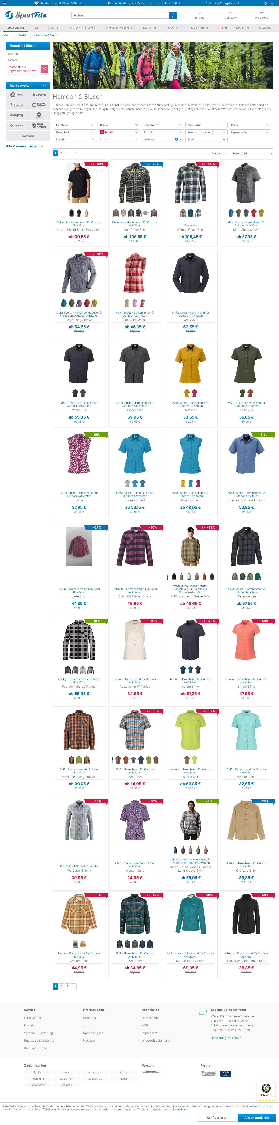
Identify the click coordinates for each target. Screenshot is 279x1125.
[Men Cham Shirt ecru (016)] (123, 213)
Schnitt (104, 139)
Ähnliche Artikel (79, 247)
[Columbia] (17, 125)
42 (111, 272)
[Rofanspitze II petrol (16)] (190, 483)
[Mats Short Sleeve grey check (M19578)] (246, 213)
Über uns (89, 1018)
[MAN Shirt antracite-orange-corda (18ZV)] (118, 760)
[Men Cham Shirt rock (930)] (146, 213)
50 (223, 171)
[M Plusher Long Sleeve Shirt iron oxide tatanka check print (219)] (204, 576)
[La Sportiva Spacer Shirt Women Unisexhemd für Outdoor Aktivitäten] (190, 914)
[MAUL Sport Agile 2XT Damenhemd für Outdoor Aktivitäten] (246, 363)
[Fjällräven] (39, 125)
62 (223, 204)
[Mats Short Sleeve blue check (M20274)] (231, 213)
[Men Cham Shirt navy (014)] (139, 213)
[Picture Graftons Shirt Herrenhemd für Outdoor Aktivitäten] (246, 820)
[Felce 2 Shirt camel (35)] (187, 760)
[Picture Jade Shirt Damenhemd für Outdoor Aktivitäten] (79, 546)
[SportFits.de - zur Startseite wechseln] (26, 15)
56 (223, 188)
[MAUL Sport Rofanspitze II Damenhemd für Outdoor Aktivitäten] (190, 453)
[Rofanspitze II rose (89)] (198, 483)
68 (223, 221)
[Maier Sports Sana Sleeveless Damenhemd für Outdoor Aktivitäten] (135, 273)
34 (111, 250)
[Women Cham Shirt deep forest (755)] (198, 213)
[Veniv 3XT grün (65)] (83, 393)
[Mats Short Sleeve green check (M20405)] (239, 213)
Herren (13, 60)
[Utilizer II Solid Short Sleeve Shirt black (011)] (71, 213)
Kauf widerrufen (35, 1048)
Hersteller (62, 124)
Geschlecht (63, 132)
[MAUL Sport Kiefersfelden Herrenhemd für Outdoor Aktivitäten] (246, 546)
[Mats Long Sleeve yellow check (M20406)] (94, 303)
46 (223, 160)
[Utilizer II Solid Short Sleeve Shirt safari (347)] (87, 213)
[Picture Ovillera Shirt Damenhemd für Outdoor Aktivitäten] (79, 914)
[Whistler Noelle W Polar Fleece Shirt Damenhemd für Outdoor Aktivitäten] (246, 914)
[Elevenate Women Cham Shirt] (190, 183)
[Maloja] (17, 115)
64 (223, 210)
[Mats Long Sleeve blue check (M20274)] (64, 303)
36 (111, 256)
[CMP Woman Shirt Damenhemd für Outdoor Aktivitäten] (246, 730)
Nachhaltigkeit (93, 1033)
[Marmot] (39, 115)
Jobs (86, 1025)
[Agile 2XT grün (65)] (242, 393)
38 (111, 261)
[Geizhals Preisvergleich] (209, 1074)
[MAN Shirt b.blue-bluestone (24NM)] (142, 944)
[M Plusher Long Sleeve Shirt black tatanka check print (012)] (174, 576)
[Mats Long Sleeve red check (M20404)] (87, 303)
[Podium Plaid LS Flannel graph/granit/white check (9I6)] (75, 670)
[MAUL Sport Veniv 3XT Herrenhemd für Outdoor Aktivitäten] (190, 273)
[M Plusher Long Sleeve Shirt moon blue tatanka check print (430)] (212, 576)
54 (222, 182)
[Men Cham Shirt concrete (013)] (116, 213)
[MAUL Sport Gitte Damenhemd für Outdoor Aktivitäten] (79, 453)
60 (223, 199)
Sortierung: (219, 153)
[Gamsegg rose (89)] (194, 393)
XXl (59, 182)
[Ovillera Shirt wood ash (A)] (83, 944)
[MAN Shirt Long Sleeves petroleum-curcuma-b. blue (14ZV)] (87, 760)
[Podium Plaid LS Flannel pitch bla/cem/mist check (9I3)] (90, 670)
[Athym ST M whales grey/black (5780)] (198, 670)
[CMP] (39, 105)
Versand (148, 1065)
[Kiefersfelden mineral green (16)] (250, 576)
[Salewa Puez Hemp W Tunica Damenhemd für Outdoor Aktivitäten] (135, 640)
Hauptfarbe (151, 124)
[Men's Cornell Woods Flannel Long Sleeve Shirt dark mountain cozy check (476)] (175, 850)
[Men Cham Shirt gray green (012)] (131, 213)
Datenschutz (150, 1018)
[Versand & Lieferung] (169, 1072)
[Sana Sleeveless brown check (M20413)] (127, 303)
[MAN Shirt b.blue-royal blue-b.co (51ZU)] (150, 944)
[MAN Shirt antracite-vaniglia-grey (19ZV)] (133, 760)
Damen (13, 54)
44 (111, 278)
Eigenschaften (239, 132)
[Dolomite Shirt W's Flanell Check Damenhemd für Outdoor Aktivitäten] (135, 546)
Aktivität (148, 132)
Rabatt (108, 132)
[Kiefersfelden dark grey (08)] (242, 576)
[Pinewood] (17, 105)
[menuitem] (230, 15)
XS (164, 160)
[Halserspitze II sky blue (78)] (142, 483)
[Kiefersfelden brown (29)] (235, 576)
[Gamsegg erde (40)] (187, 393)
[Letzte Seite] (74, 153)
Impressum (149, 1033)
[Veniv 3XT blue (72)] (75, 393)
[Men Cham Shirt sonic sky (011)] (154, 213)
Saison (191, 139)
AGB (145, 1025)
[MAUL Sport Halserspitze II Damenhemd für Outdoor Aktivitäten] (135, 453)
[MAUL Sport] (17, 95)
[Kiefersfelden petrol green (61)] (258, 576)
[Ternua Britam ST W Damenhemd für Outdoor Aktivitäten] (246, 640)
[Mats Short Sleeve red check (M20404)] (254, 213)
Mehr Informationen (176, 1109)
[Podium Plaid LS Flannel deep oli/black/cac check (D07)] (68, 670)
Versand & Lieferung (38, 1033)
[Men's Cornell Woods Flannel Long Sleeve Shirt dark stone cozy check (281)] (190, 850)
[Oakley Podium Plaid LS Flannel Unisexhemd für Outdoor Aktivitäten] (79, 640)
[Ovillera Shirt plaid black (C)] (75, 944)
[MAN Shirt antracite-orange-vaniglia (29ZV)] (126, 760)
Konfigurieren (217, 1117)
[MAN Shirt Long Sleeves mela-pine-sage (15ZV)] (79, 760)
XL (59, 177)
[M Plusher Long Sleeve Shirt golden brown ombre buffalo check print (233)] (196, 576)
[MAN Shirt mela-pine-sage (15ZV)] (148, 760)
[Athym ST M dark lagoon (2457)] (183, 670)
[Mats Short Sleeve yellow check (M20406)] (261, 213)
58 (222, 193)
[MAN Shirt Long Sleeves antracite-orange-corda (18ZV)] (71, 760)
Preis (234, 124)
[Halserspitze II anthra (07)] (127, 483)
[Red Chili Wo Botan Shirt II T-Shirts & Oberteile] (79, 820)
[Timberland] (28, 136)
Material (61, 139)
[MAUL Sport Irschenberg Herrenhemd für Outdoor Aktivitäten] (135, 363)
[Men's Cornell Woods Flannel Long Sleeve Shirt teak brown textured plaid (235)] (206, 850)
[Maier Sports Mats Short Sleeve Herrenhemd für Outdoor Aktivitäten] (246, 183)
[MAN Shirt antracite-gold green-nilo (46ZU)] (135, 944)
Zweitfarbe (194, 124)
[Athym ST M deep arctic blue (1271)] (190, 670)
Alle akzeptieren (256, 1117)
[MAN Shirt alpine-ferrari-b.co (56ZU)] (120, 944)
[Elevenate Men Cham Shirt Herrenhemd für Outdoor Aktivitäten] (135, 183)
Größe (104, 124)
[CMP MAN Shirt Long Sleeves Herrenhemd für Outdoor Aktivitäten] (79, 730)
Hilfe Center (32, 1018)
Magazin (89, 1040)
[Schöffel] (39, 95)
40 (111, 267)
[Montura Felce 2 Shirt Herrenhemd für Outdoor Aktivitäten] (190, 730)
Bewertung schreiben (226, 1038)
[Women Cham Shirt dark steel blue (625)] (190, 213)
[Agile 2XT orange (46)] (250, 393)
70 (222, 226)
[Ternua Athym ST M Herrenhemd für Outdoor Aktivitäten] (190, 640)
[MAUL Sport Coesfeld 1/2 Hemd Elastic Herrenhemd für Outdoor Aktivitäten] (246, 453)
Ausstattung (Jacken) (200, 132)
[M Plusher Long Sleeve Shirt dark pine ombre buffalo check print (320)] (181, 576)
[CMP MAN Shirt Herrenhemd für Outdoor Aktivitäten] (135, 730)
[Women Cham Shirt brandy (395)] (183, 213)
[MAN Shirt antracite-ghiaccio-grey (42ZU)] (127, 944)
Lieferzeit (149, 139)
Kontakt (29, 1025)
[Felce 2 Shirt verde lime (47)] (194, 760)
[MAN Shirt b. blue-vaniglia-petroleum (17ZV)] (141, 760)
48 (222, 166)
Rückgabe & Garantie (39, 1040)
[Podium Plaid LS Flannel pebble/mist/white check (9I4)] (83, 670)
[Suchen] (173, 15)
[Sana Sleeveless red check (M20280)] (142, 303)
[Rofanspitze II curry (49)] (183, 483)
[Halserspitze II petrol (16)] (135, 483)
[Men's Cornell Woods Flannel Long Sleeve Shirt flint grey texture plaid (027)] (198, 850)
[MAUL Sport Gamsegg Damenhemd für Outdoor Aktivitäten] (190, 363)
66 (223, 215)
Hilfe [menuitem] (270, 3)
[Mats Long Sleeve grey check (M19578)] (79, 303)
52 (223, 177)
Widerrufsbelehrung (156, 1040)
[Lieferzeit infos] (176, 139)
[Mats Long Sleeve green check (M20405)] (71, 303)
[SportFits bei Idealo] (225, 1074)
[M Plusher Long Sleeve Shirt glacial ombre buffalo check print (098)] (189, 576)
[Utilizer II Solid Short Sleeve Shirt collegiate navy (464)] (79, 213)
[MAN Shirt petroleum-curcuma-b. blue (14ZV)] (156, 760)
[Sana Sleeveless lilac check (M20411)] (135, 303)
